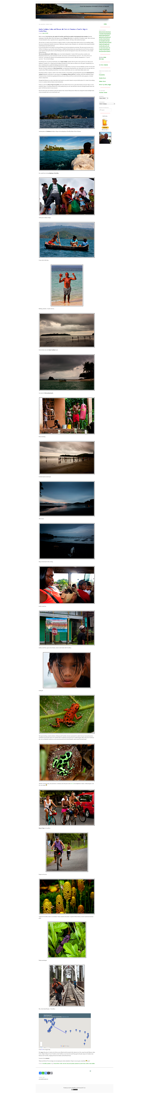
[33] (105, 42)
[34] (107, 42)
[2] (101, 32)
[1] (99, 32)
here (42, 1049)
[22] (109, 37)
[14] (102, 35)
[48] (100, 49)
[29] (105, 41)
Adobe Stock (102, 81)
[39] (108, 44)
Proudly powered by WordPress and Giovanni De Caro (74, 1087)
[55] (108, 51)
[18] (100, 37)
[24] (103, 39)
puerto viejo (82, 1063)
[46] (106, 48)
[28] (103, 41)
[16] (106, 35)
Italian (105, 57)
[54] (106, 51)
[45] (103, 48)
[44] (100, 48)
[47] (108, 48)
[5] (108, 32)
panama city (77, 1063)
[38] (105, 44)
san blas (87, 1063)
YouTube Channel (103, 92)
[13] (100, 35)
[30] (108, 41)
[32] (102, 42)
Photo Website (104, 65)
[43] (108, 46)
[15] (104, 35)
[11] (108, 34)
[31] (100, 42)
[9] (104, 34)
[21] (107, 37)
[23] (100, 39)
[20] (104, 37)
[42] (105, 46)
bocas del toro (57, 1063)
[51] (108, 49)
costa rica (64, 1063)
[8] (102, 34)
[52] (100, 51)
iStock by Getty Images (105, 84)
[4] (105, 32)
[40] (100, 46)
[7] (100, 34)
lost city (72, 783)
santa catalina (92, 1063)
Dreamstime (102, 75)
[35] (110, 42)
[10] (106, 34)
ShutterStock (102, 78)
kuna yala (69, 1063)
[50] (106, 49)
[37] (103, 44)
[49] (103, 49)
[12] (110, 34)
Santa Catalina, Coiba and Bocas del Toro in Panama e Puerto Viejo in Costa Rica (63, 30)
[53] (103, 51)
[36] (100, 44)
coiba (61, 1063)
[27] (100, 41)
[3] (103, 32)
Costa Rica (44, 1063)
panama (49, 1063)
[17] (108, 35)
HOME (105, 24)
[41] (103, 46)
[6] (110, 32)
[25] (105, 39)
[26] (108, 39)
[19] (102, 37)
